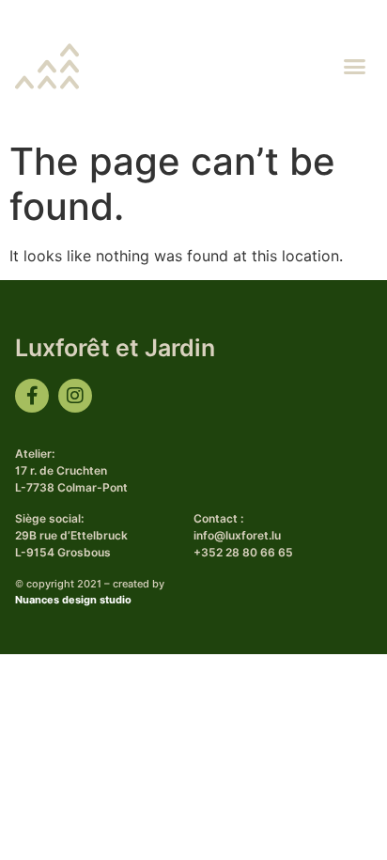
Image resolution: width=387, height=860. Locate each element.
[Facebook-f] (32, 396)
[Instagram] (75, 396)
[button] (355, 66)
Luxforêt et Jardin (115, 348)
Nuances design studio (73, 599)
